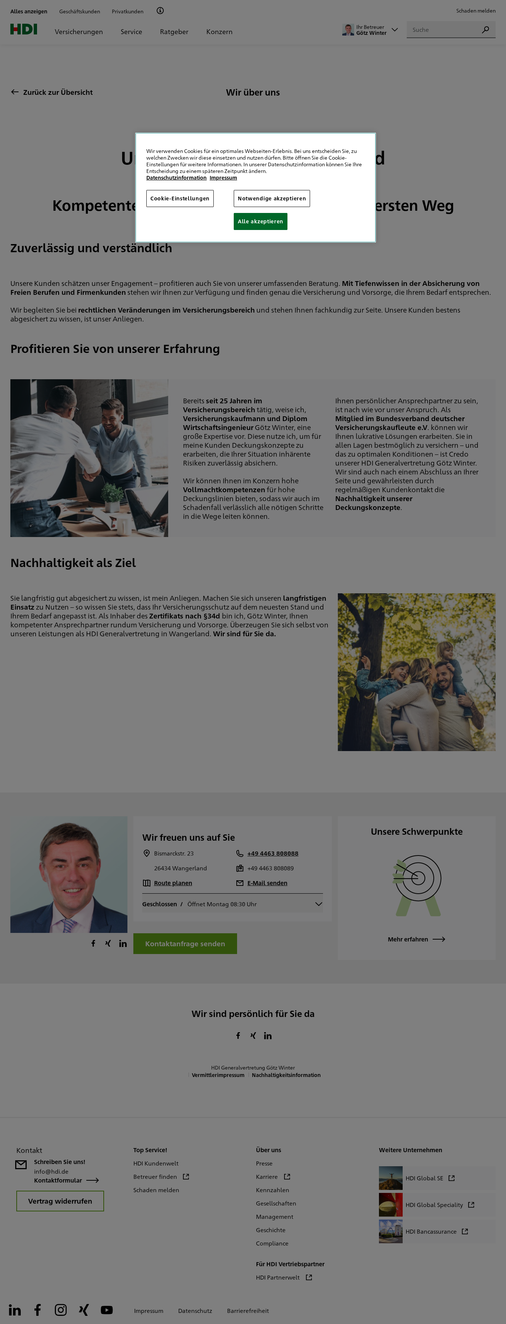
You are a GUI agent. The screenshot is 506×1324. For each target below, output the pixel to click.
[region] (255, 188)
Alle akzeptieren (260, 221)
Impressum (223, 177)
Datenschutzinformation (176, 177)
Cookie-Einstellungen (180, 198)
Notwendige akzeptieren (272, 198)
